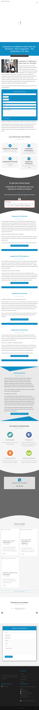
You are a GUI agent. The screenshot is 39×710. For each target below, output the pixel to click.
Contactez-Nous (23, 676)
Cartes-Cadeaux (23, 679)
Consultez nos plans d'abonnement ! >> (24, 205)
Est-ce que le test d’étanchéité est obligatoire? (26, 541)
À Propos (22, 673)
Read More (4, 553)
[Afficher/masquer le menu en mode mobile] (37, 2)
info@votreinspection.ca (25, 691)
